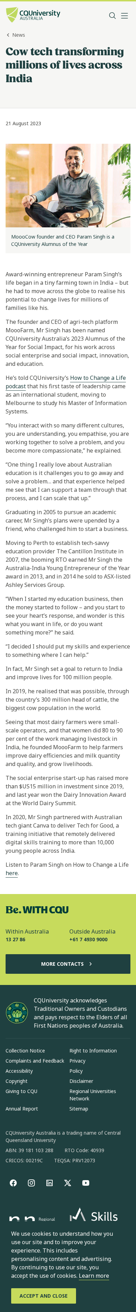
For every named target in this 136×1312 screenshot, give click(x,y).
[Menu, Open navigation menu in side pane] (124, 16)
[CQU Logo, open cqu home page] (33, 15)
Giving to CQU (21, 1091)
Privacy (77, 1060)
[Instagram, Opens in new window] (31, 1183)
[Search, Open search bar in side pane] (113, 16)
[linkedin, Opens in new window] (49, 1183)
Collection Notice (25, 1050)
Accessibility (19, 1071)
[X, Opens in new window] (67, 1183)
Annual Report (22, 1108)
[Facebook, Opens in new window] (13, 1183)
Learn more (94, 1275)
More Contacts (62, 963)
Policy (76, 1071)
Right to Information (93, 1050)
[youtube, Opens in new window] (85, 1183)
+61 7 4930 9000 (88, 939)
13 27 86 (15, 939)
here (12, 873)
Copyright (17, 1081)
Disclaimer (81, 1081)
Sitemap (78, 1108)
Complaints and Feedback (35, 1060)
